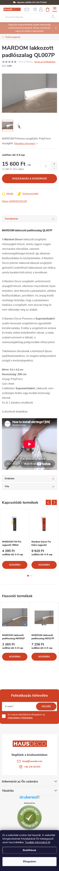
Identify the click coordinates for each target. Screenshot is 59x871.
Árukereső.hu (29, 803)
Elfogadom (29, 861)
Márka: (14, 201)
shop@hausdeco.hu (32, 761)
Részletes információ (24, 143)
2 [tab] (31, 576)
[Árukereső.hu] (29, 798)
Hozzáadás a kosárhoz (29, 178)
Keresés (53, 17)
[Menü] (54, 9)
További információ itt (37, 842)
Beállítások (29, 850)
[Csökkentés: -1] (54, 168)
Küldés (46, 706)
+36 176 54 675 (32, 766)
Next (54, 502)
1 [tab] (28, 576)
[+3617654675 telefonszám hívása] (35, 9)
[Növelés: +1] (54, 164)
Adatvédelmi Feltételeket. (20, 717)
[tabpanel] (15, 540)
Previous (48, 502)
